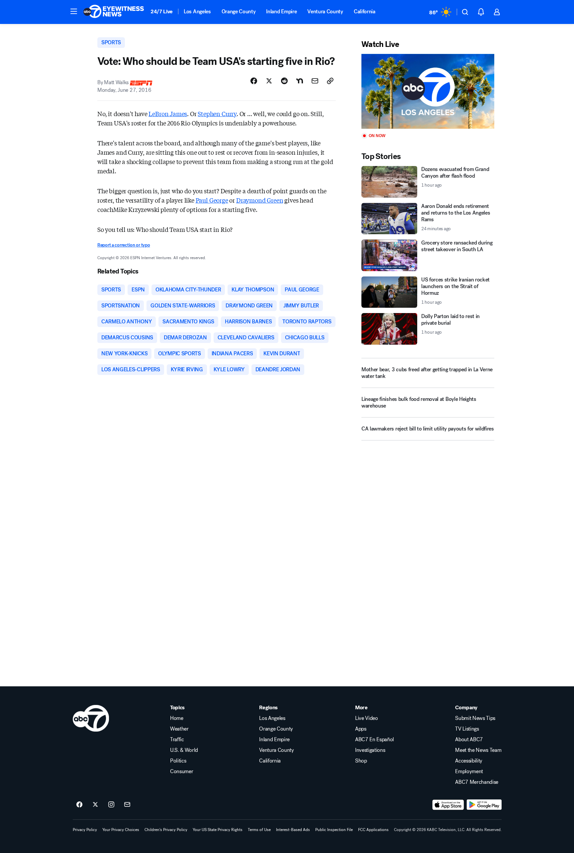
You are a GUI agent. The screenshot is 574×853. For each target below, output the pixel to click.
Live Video (366, 718)
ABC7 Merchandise (476, 782)
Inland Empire (281, 11)
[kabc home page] (91, 718)
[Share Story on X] (269, 80)
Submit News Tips (475, 718)
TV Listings (467, 729)
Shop (361, 761)
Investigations (370, 750)
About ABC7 (469, 739)
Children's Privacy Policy (165, 830)
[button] (74, 11)
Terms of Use (259, 830)
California (364, 11)
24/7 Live (161, 11)
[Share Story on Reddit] (284, 80)
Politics (178, 761)
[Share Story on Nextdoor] (299, 80)
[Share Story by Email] (315, 80)
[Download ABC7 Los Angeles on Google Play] (484, 804)
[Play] (427, 91)
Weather (179, 729)
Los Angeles (197, 11)
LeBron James (167, 113)
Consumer (181, 771)
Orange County (239, 11)
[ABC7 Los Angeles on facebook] (79, 804)
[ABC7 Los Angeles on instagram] (111, 804)
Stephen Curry (217, 113)
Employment (469, 771)
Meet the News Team (478, 750)
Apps (360, 729)
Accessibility (468, 761)
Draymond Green (259, 200)
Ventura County (325, 11)
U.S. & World (184, 750)
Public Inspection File (334, 830)
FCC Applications (373, 830)
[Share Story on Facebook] (253, 80)
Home (176, 718)
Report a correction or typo (123, 245)
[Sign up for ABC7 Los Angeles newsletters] (127, 804)
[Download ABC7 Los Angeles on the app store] (448, 804)
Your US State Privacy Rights (217, 830)
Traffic (177, 739)
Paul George (212, 200)
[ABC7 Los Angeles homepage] (113, 12)
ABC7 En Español (374, 739)
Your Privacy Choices (120, 830)
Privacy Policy (85, 830)
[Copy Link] (330, 80)
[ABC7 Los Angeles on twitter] (95, 804)
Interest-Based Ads (293, 830)
